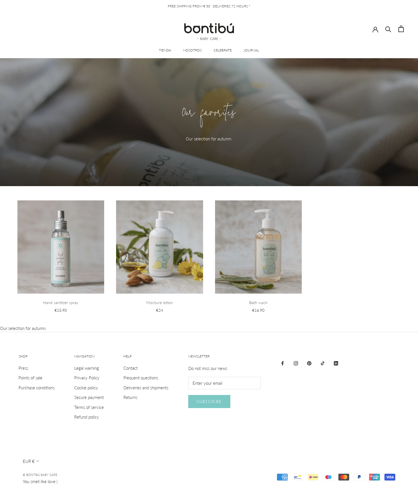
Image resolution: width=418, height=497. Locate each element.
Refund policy (86, 416)
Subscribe (209, 401)
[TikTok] (322, 362)
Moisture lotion (159, 302)
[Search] (388, 29)
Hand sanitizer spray (60, 302)
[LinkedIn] (336, 362)
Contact (130, 368)
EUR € (29, 461)
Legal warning (86, 368)
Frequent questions (140, 377)
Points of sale (30, 377)
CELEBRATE (223, 50)
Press (23, 368)
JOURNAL (251, 50)
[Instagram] (296, 362)
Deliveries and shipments (145, 387)
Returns (130, 397)
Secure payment (89, 397)
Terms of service (89, 407)
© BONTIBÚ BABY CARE (40, 475)
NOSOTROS (192, 50)
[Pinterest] (309, 362)
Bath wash (258, 302)
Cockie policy (86, 387)
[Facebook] (282, 362)
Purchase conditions (36, 387)
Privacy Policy (87, 377)
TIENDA (165, 50)
